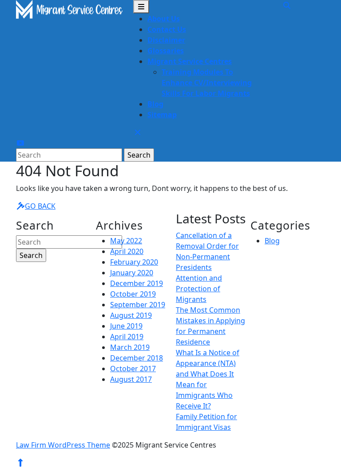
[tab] (141, 6)
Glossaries (165, 51)
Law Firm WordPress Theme (63, 445)
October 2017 (133, 368)
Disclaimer (166, 40)
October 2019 (133, 294)
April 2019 (126, 336)
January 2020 (131, 273)
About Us (163, 19)
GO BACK (40, 206)
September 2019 (137, 304)
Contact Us (166, 29)
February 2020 (134, 262)
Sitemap (162, 114)
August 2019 (131, 315)
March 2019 (130, 347)
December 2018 (136, 358)
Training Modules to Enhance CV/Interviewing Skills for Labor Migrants (207, 82)
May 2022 (126, 241)
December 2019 (136, 283)
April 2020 (126, 251)
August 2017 (131, 379)
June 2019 (126, 326)
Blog (155, 104)
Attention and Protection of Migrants (199, 288)
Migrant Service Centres (189, 61)
